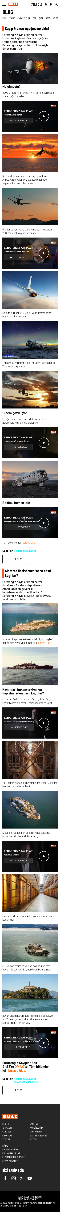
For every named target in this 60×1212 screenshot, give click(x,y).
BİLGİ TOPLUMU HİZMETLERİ (13, 1157)
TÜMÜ (4, 18)
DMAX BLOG (7, 1135)
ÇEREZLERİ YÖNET (10, 1161)
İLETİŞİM (33, 1139)
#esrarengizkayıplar (25, 550)
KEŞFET (5, 1123)
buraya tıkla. (29, 542)
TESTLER (6, 1139)
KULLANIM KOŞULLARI (11, 1153)
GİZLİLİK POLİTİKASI (10, 1149)
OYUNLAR (34, 1123)
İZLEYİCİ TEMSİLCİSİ (38, 1135)
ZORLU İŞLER (38, 18)
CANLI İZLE (36, 4)
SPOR (48, 18)
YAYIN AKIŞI (7, 1127)
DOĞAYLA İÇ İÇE (23, 18)
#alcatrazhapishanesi (26, 1082)
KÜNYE (5, 1145)
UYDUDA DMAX (36, 1131)
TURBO (12, 18)
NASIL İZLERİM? (36, 1127)
